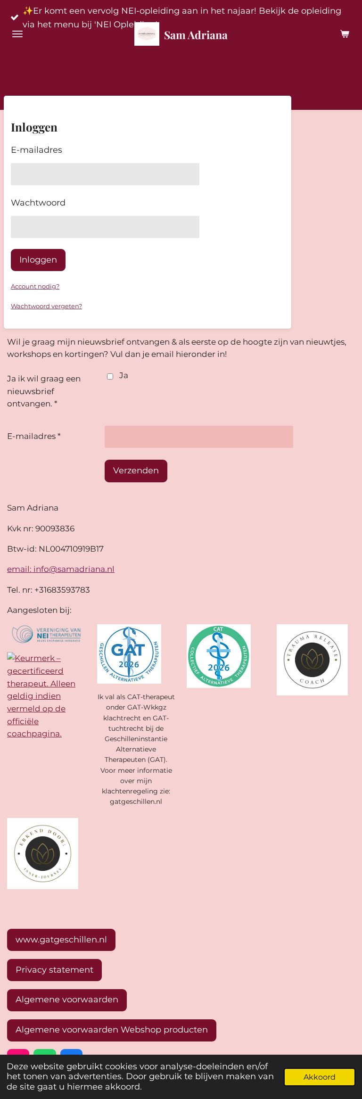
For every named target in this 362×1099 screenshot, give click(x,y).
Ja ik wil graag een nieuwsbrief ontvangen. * (44, 391)
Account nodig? (35, 286)
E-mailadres (36, 150)
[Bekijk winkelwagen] (344, 34)
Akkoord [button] (320, 1077)
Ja (123, 375)
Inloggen (38, 260)
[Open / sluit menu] (17, 34)
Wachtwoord (38, 203)
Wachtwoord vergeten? (46, 306)
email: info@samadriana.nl (61, 569)
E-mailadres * (34, 436)
